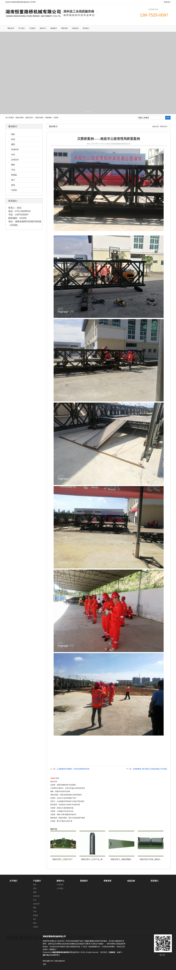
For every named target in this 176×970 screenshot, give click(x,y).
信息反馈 (131, 881)
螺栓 (34, 908)
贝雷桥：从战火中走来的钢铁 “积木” (63, 798)
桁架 (34, 888)
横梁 (34, 892)
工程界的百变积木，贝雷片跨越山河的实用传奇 (67, 788)
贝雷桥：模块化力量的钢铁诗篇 (61, 808)
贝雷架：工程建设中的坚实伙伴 (61, 811)
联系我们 (167, 2)
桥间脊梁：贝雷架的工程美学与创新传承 (65, 805)
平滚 (34, 911)
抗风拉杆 (36, 904)
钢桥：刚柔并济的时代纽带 (60, 791)
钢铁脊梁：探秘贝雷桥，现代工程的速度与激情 (67, 818)
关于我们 (13, 881)
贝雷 (57, 778)
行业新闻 (60, 885)
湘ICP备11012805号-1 (51, 955)
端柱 (34, 885)
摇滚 (34, 923)
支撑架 (35, 927)
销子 (34, 919)
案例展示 (84, 881)
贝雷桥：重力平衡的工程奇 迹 (61, 821)
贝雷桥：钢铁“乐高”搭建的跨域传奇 (63, 814)
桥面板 (35, 915)
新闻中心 (60, 881)
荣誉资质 (107, 881)
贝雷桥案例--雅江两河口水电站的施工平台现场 (150, 769)
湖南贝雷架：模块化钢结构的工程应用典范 (66, 795)
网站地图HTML (48, 961)
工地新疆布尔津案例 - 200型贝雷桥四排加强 (73, 769)
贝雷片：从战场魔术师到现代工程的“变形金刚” (67, 801)
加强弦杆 (36, 896)
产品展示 (37, 881)
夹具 (34, 900)
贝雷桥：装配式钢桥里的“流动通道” (63, 785)
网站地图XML (60, 961)
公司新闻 (60, 888)
